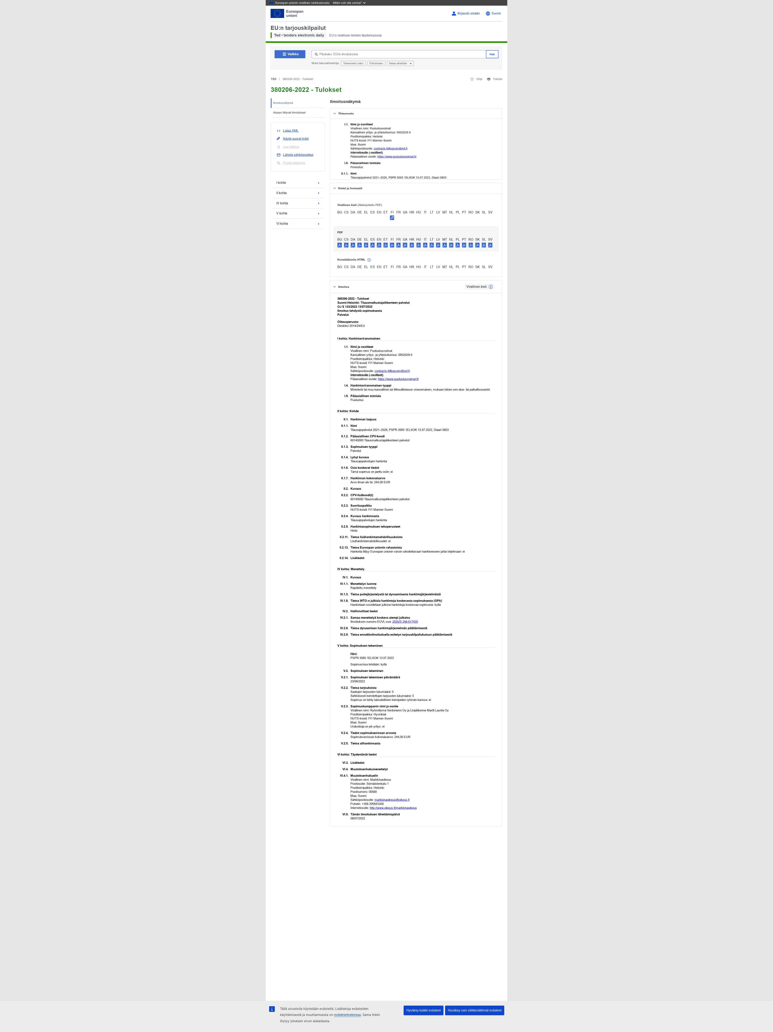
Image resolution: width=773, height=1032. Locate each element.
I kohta (281, 182)
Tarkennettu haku (353, 63)
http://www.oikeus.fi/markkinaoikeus (393, 808)
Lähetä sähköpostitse (298, 155)
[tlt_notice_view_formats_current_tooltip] (491, 287)
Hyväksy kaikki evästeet (423, 1010)
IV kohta (282, 203)
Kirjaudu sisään (469, 13)
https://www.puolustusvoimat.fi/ (396, 156)
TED (273, 79)
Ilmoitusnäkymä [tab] (283, 102)
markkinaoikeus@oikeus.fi (392, 799)
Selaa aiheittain (398, 63)
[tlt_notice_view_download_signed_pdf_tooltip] (392, 217)
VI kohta (282, 223)
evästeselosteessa (347, 1014)
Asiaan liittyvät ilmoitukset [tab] (289, 112)
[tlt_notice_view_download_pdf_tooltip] (339, 244)
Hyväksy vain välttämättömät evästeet (474, 1010)
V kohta (281, 213)
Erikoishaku (376, 63)
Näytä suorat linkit (296, 138)
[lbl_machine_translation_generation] (369, 260)
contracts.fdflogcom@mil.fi (390, 148)
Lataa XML (291, 130)
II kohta (281, 193)
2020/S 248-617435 (405, 621)
